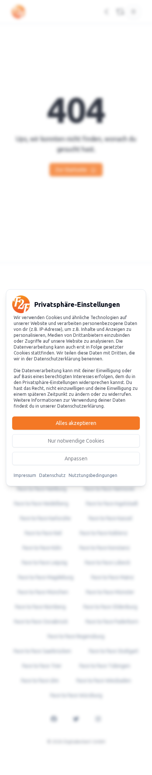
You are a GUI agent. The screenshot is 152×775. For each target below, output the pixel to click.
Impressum (25, 475)
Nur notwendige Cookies (76, 441)
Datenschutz (52, 475)
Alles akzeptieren (76, 423)
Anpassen (76, 458)
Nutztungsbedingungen (93, 475)
